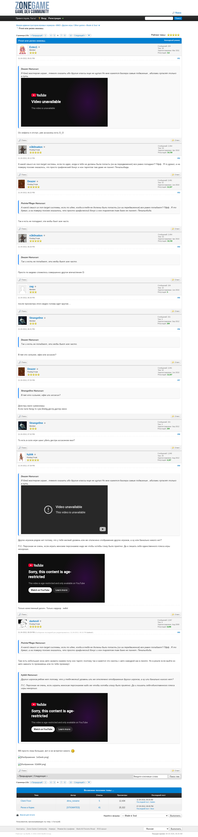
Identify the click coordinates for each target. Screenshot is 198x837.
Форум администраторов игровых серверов (35, 25)
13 (71, 35)
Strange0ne (36, 318)
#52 (178, 158)
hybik (30, 454)
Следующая (40, 776)
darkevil (34, 621)
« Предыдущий (36, 35)
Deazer (31, 181)
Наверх (52, 829)
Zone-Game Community (37, 829)
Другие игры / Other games (73, 25)
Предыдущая (25, 776)
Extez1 (33, 47)
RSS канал (101, 829)
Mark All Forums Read (85, 829)
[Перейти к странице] (89, 35)
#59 (178, 466)
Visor (152, 809)
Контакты (20, 829)
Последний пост (143, 802)
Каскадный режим (172, 40)
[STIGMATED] (73, 807)
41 (99, 807)
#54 (178, 247)
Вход (43, 18)
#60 (178, 632)
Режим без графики (65, 829)
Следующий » (79, 35)
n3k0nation (36, 147)
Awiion (152, 802)
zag (31, 286)
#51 (178, 58)
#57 (178, 380)
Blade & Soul (91, 25)
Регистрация (54, 18)
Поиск (178, 13)
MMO (58, 25)
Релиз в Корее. (28, 807)
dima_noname (73, 801)
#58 (178, 434)
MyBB (28, 834)
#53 (178, 192)
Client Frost (26, 801)
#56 (178, 329)
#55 (178, 298)
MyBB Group (46, 834)
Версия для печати (27, 815)
